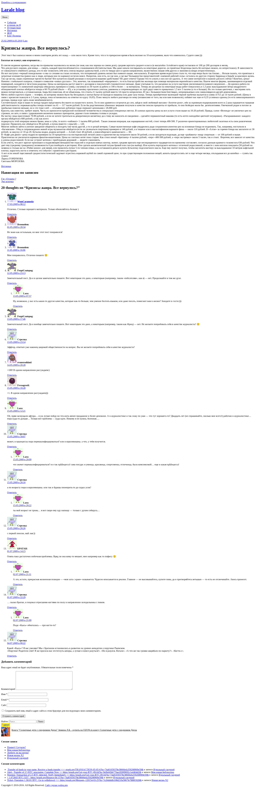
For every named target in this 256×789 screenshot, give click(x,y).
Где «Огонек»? (8, 179)
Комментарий (8, 689)
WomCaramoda (25, 201)
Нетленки (12, 30)
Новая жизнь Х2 (15, 755)
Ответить (12, 214)
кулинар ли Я (14, 25)
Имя (4, 694)
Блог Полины (14, 35)
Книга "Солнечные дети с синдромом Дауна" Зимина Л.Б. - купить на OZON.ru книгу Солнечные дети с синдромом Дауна (74, 730)
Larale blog (12, 9)
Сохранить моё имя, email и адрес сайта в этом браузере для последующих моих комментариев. (53, 711)
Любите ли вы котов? (18, 752)
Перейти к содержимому (13, 2)
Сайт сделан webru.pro (56, 785)
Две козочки (7, 181)
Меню (5, 17)
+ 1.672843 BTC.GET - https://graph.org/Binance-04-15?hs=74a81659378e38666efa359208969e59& (55, 777)
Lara (25, 41)
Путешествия (14, 27)
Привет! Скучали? (16, 747)
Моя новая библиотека (18, 750)
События (11, 22)
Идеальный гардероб (17, 758)
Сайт (3, 705)
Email (4, 699)
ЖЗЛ (9, 33)
